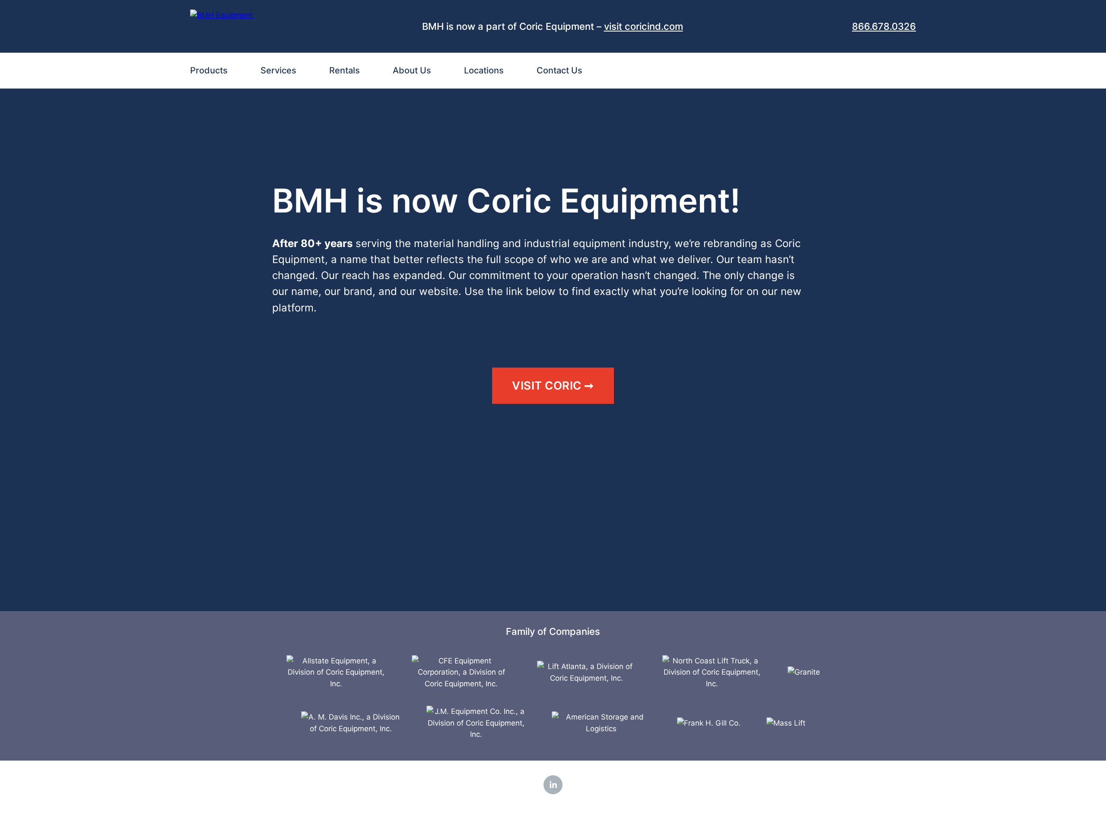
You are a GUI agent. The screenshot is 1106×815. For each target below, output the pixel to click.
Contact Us (559, 70)
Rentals (344, 70)
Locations (484, 70)
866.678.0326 (884, 26)
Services (278, 70)
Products (209, 70)
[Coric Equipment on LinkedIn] (553, 784)
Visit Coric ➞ (553, 385)
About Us (412, 70)
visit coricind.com (643, 26)
